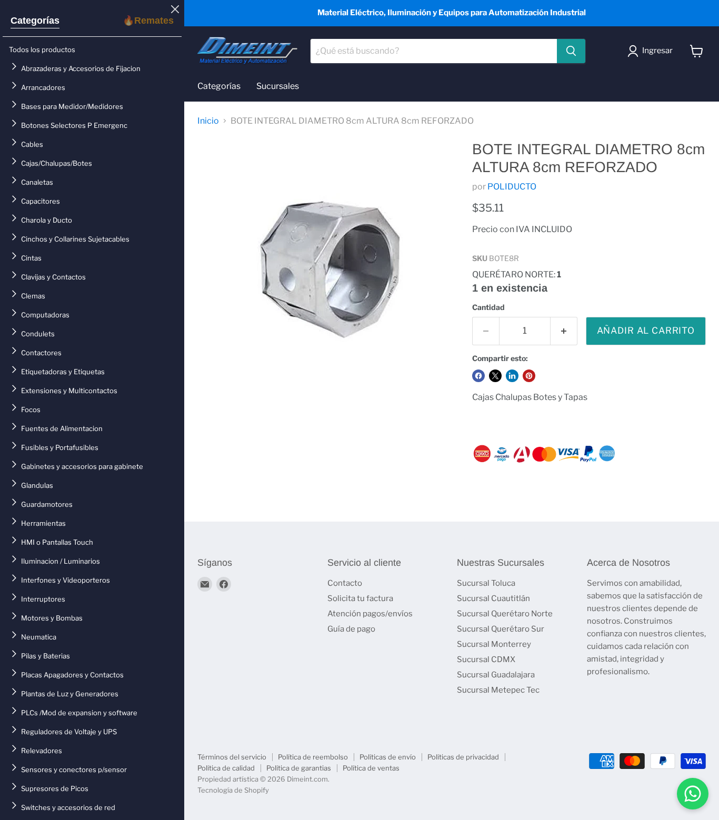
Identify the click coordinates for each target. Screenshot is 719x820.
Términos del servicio (231, 757)
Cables (32, 144)
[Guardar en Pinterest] (529, 375)
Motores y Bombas (52, 618)
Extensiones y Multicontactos (69, 390)
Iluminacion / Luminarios (60, 561)
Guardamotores (47, 504)
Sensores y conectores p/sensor (74, 769)
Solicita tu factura (360, 598)
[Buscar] (571, 51)
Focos (31, 409)
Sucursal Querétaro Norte (505, 613)
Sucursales (277, 86)
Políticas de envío (387, 757)
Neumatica (38, 637)
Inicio (208, 121)
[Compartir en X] (495, 375)
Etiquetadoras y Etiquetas (63, 371)
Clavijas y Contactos (53, 277)
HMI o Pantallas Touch (57, 542)
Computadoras (45, 315)
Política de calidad (226, 768)
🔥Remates (148, 20)
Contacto (344, 583)
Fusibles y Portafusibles (59, 447)
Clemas (33, 296)
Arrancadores (43, 87)
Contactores (41, 352)
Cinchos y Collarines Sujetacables (75, 239)
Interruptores (43, 599)
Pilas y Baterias (45, 656)
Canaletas (37, 182)
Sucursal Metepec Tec (498, 690)
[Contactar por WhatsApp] (692, 793)
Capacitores (40, 201)
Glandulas (37, 485)
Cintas (31, 258)
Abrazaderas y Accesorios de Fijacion (81, 68)
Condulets (38, 333)
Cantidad (488, 307)
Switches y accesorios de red (68, 807)
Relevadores (41, 750)
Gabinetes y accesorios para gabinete (82, 466)
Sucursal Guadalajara (496, 674)
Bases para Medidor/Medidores (72, 106)
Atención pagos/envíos (370, 613)
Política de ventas (371, 768)
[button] (652, 51)
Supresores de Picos (54, 788)
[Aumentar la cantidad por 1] (564, 331)
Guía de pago (351, 629)
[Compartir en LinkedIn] (512, 375)
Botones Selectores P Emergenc (74, 125)
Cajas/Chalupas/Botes (56, 163)
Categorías (35, 20)
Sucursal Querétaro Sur (500, 629)
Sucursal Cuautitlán (493, 598)
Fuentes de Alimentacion (62, 428)
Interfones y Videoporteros (65, 580)
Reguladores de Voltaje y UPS (69, 731)
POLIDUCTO (511, 187)
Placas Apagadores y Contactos (72, 675)
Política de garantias (298, 768)
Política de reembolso (313, 757)
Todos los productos (42, 49)
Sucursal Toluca (486, 583)
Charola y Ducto (46, 220)
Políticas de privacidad (463, 757)
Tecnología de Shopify (233, 790)
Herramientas (43, 523)
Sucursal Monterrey (494, 644)
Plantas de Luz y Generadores (69, 693)
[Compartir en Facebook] (478, 375)
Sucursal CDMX (486, 659)
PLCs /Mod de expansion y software (79, 712)
